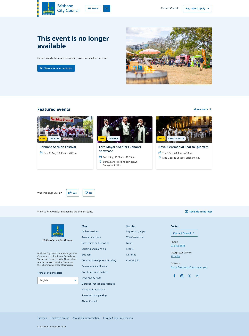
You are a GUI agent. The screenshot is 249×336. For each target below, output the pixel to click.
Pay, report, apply (195, 8)
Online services (90, 231)
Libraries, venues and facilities (98, 283)
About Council (89, 301)
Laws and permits (91, 277)
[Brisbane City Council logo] (58, 8)
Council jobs (133, 260)
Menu (95, 8)
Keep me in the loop (200, 211)
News (129, 243)
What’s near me (134, 237)
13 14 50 (175, 256)
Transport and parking (94, 295)
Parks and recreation (93, 289)
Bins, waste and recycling (95, 243)
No (90, 192)
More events (201, 109)
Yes (75, 192)
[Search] (106, 8)
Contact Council (169, 8)
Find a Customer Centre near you (189, 267)
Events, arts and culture (95, 272)
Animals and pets (91, 237)
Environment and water (95, 266)
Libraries (131, 254)
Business (87, 254)
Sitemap (42, 318)
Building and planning (94, 248)
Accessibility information (86, 318)
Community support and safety (99, 260)
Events (130, 248)
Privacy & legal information (118, 318)
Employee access (59, 318)
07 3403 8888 (178, 245)
